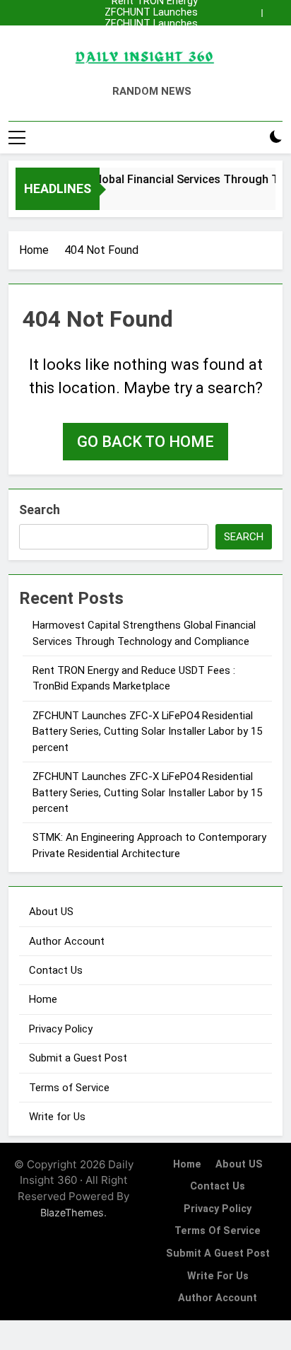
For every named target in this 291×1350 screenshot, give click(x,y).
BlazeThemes (72, 1212)
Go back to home (145, 441)
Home (43, 999)
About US (51, 911)
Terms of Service (69, 1087)
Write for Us (57, 1116)
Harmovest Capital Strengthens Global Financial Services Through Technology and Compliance (149, 35)
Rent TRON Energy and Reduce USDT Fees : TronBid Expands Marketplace (148, 46)
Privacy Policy (61, 1029)
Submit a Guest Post (78, 1058)
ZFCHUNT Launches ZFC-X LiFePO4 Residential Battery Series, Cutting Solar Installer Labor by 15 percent (150, 12)
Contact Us (56, 970)
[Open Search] (251, 138)
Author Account (67, 941)
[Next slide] (272, 13)
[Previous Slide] (251, 13)
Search (39, 509)
